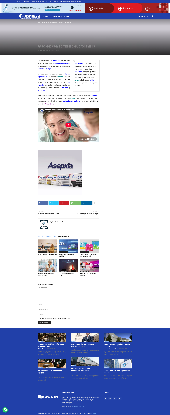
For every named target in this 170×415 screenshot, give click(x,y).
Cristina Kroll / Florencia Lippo (111, 348)
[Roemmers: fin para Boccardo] (85, 337)
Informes (106, 341)
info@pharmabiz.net (78, 406)
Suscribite (67, 16)
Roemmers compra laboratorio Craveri (117, 345)
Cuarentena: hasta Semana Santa (49, 214)
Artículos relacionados (47, 236)
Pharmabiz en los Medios (69, 1)
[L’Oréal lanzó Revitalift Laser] (68, 265)
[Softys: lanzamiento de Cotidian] (68, 246)
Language (79, 1)
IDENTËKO (94, 413)
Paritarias (40, 367)
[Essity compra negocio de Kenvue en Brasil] (89, 246)
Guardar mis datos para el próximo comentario (56, 318)
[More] (94, 203)
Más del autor (63, 236)
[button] (152, 16)
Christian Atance (42, 348)
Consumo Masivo (46, 22)
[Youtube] (147, 16)
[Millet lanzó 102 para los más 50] (89, 265)
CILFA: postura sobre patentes (117, 370)
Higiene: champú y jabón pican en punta (46, 274)
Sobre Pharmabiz (54, 1)
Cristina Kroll (74, 346)
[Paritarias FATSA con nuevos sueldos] (52, 363)
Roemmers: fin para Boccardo (83, 344)
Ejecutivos (73, 341)
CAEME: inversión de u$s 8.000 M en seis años (51, 345)
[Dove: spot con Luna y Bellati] (47, 246)
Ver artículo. (49, 104)
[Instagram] (139, 16)
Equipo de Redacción (45, 50)
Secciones (46, 16)
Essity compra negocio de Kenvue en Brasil (88, 255)
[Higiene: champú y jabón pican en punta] (47, 265)
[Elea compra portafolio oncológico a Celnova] (85, 361)
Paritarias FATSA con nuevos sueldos (50, 371)
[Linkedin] (142, 16)
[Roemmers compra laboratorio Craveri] (118, 337)
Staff (61, 1)
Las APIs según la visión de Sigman (87, 214)
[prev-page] (39, 279)
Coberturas (56, 16)
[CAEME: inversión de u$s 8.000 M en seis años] (52, 337)
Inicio (39, 22)
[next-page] (42, 279)
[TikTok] (144, 16)
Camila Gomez (41, 375)
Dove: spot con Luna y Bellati (47, 254)
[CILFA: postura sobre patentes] (118, 363)
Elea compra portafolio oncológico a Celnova (80, 369)
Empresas (40, 341)
